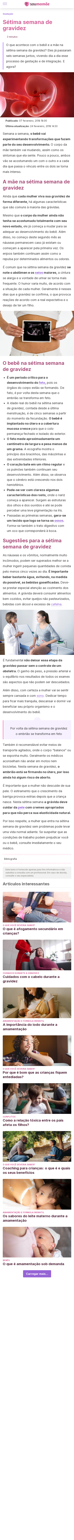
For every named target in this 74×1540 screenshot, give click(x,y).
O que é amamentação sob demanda (33, 1264)
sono (40, 695)
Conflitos (9, 1116)
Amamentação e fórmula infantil (23, 1021)
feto (42, 382)
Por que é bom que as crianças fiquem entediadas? (35, 1074)
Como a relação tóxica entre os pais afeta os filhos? (33, 1122)
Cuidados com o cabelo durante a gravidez (31, 979)
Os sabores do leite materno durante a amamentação (35, 1218)
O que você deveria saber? (19, 925)
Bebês (6, 1260)
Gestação (8, 14)
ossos (58, 520)
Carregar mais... (37, 1273)
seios (39, 272)
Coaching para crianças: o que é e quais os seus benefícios (36, 1170)
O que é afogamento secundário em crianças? (33, 931)
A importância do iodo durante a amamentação (30, 1027)
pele (21, 807)
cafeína (56, 604)
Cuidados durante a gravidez (21, 973)
